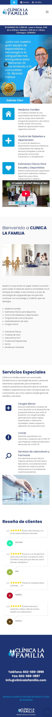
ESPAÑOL (38, 2)
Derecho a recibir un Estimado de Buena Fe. (23, 696)
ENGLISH (26, 2)
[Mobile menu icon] (47, 11)
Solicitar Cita (14, 100)
